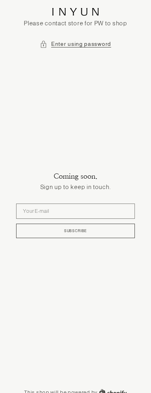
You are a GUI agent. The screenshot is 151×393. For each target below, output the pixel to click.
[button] (75, 44)
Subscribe (75, 231)
